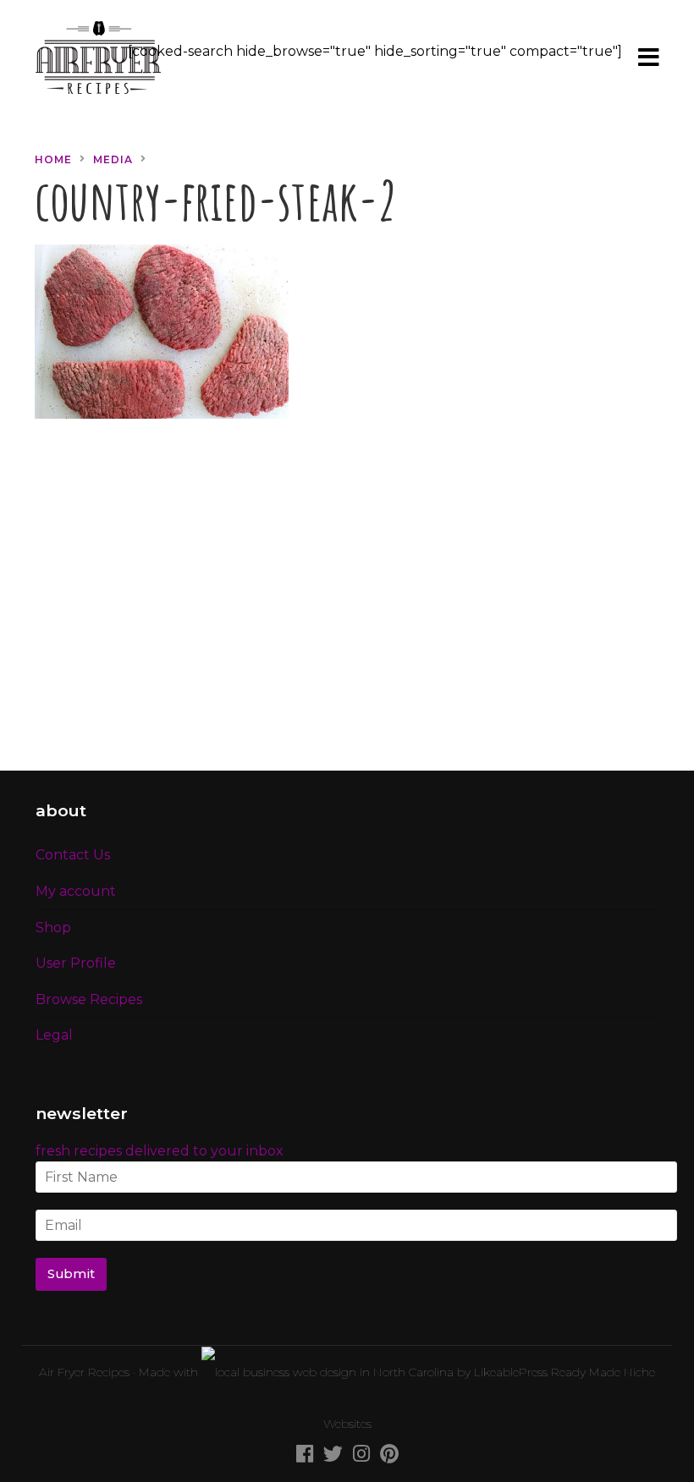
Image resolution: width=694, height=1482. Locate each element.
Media (113, 159)
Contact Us (73, 855)
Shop (53, 927)
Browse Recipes (89, 999)
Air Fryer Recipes (84, 1372)
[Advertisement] (347, 604)
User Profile (76, 963)
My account (76, 891)
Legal (54, 1035)
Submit (71, 1274)
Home (53, 159)
